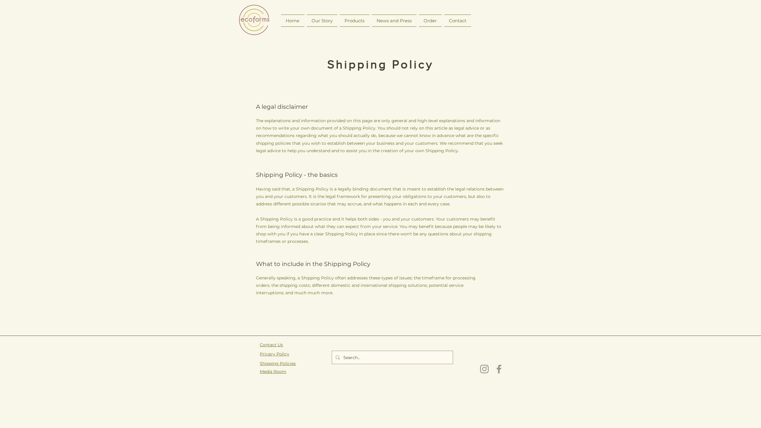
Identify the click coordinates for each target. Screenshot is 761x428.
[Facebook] (499, 369)
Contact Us (271, 344)
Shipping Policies (278, 363)
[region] (254, 21)
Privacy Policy (274, 354)
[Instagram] (484, 369)
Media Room (273, 371)
